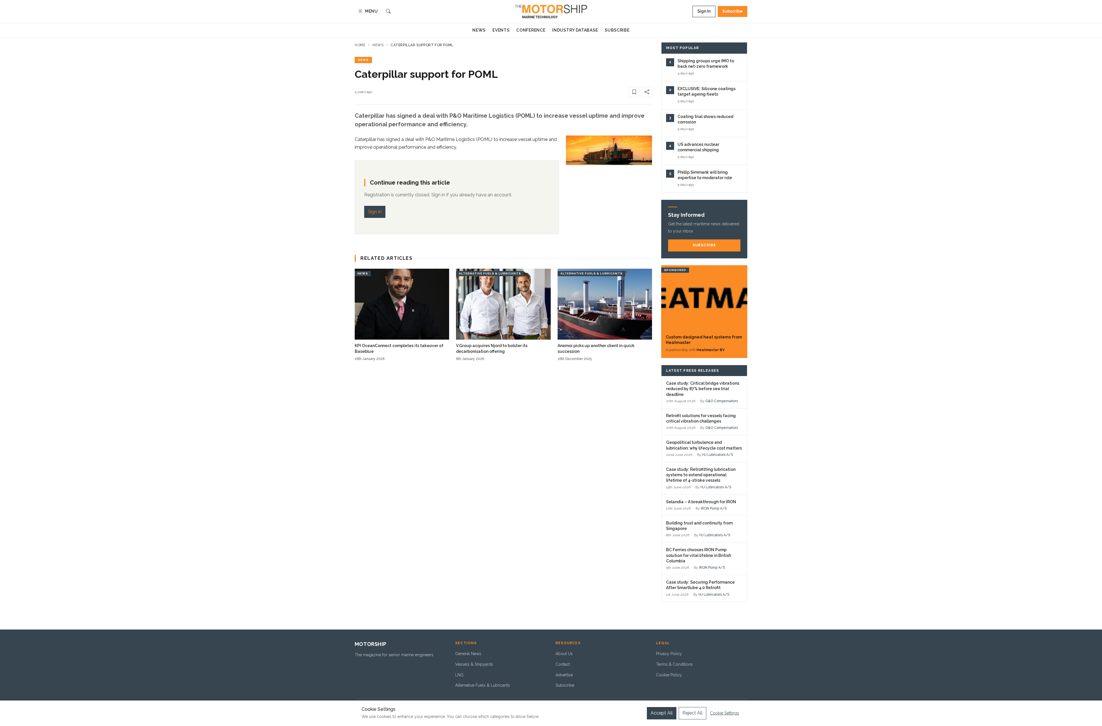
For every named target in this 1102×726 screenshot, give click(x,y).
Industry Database (575, 30)
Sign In (704, 11)
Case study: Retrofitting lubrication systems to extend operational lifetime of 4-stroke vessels (701, 475)
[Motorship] (551, 11)
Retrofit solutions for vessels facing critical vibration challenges (701, 418)
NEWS (363, 59)
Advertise (564, 675)
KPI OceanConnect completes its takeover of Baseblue (399, 348)
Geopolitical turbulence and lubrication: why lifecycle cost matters (704, 445)
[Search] (388, 11)
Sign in (375, 211)
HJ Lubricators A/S (717, 455)
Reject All (692, 713)
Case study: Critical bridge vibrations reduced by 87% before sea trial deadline (702, 389)
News (479, 30)
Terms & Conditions (674, 664)
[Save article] (634, 92)
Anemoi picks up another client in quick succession (596, 348)
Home (360, 45)
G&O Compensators (721, 401)
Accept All (662, 713)
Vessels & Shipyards (474, 664)
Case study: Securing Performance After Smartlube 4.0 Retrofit (700, 585)
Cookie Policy (669, 675)
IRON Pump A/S (714, 508)
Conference (530, 30)
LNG (459, 675)
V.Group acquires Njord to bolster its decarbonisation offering (491, 348)
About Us (564, 653)
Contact (563, 664)
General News (468, 653)
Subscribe (732, 11)
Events (500, 30)
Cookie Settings (724, 713)
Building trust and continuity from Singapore (699, 526)
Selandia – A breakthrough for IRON (701, 502)
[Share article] (647, 92)
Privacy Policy (669, 653)
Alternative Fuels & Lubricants (482, 685)
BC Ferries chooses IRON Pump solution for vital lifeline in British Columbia (698, 555)
